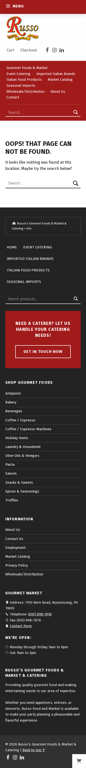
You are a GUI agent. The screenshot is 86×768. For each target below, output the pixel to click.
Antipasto (13, 393)
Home (12, 247)
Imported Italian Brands (55, 74)
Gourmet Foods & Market (27, 68)
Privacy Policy (16, 565)
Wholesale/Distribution (25, 91)
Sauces (11, 473)
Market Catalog (60, 79)
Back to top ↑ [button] (33, 750)
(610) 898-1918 (40, 614)
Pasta (10, 464)
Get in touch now (43, 351)
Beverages (13, 411)
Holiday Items (16, 438)
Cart (10, 50)
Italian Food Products (24, 79)
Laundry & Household (22, 447)
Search (76, 299)
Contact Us (14, 539)
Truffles (11, 500)
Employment (15, 547)
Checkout (28, 50)
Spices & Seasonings (22, 491)
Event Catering (18, 74)
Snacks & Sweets (19, 482)
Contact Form (21, 626)
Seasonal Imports (20, 85)
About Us (57, 91)
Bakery (10, 402)
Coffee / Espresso (20, 420)
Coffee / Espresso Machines (28, 429)
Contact (12, 97)
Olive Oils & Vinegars (22, 455)
